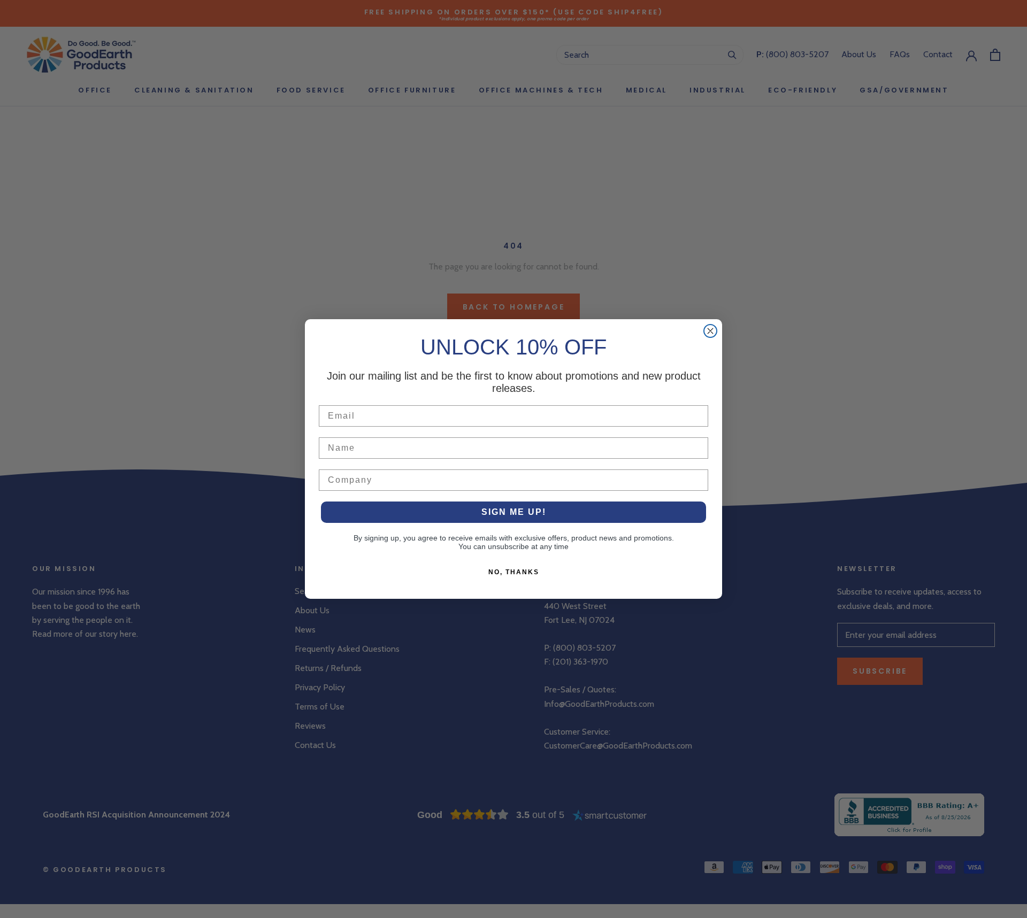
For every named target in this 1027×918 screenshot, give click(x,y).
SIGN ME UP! (513, 511)
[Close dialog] (710, 331)
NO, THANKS (513, 572)
